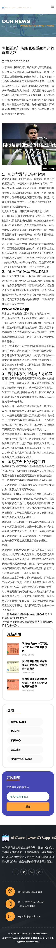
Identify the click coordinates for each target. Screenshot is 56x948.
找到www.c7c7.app (21, 759)
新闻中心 (13, 26)
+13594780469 (26, 906)
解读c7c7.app (18, 721)
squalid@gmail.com (29, 916)
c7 (45, 934)
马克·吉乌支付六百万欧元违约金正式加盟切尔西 (35, 647)
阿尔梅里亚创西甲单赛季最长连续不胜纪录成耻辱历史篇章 (34, 683)
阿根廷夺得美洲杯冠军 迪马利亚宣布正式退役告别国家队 (34, 665)
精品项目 (16, 731)
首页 (4, 26)
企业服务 (16, 749)
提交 (28, 806)
